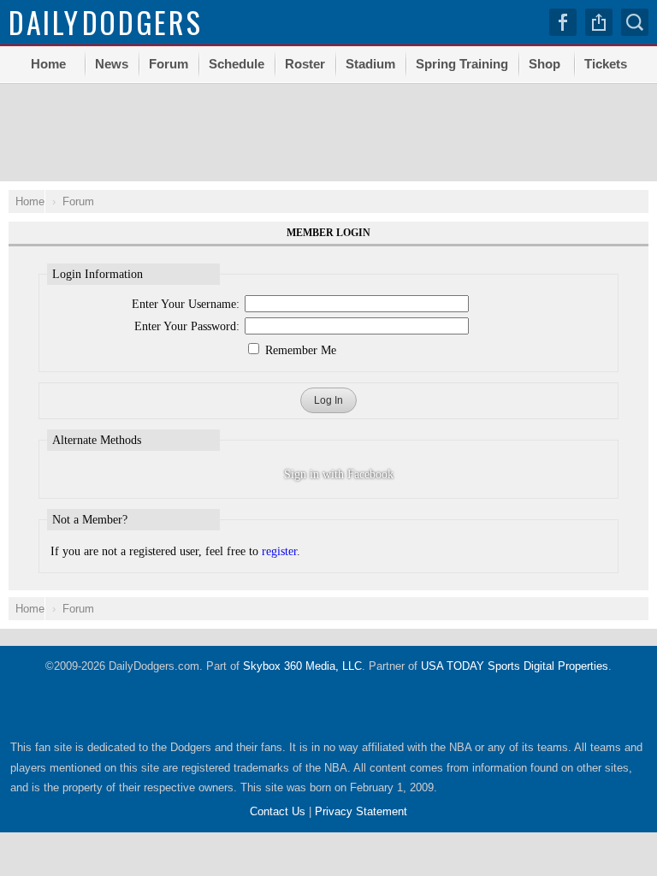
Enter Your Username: (186, 304)
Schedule (236, 63)
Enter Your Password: (187, 326)
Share (599, 22)
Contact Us (277, 811)
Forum (168, 63)
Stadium (370, 63)
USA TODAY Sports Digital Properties (514, 666)
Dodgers (106, 22)
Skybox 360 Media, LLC (302, 666)
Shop (544, 63)
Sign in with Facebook (339, 474)
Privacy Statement (361, 811)
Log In (328, 400)
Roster (305, 63)
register (279, 551)
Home (48, 63)
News (111, 63)
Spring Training (462, 63)
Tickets (605, 63)
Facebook (563, 22)
